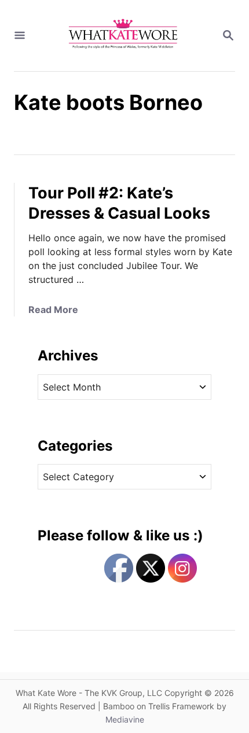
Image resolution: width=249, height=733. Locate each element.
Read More (53, 309)
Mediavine (124, 719)
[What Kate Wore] (123, 35)
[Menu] (19, 35)
